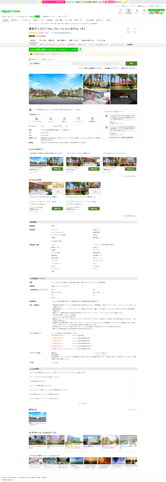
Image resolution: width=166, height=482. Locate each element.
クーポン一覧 (101, 40)
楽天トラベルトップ (34, 23)
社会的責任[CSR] (24, 477)
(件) (46, 32)
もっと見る (132, 409)
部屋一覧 (51, 40)
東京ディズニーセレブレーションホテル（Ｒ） (58, 28)
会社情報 (3, 477)
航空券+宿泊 (98, 68)
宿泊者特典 (71, 44)
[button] (45, 413)
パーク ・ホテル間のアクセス (99, 44)
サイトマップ (133, 6)
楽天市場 (151, 6)
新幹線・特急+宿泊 (129, 68)
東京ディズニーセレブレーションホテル (52, 44)
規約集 (38, 477)
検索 (131, 63)
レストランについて (117, 44)
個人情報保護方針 (13, 477)
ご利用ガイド (124, 6)
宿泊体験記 (33, 44)
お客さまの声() (88, 40)
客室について (82, 44)
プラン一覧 (42, 40)
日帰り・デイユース (48, 59)
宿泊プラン (34, 59)
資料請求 (44, 477)
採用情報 (32, 477)
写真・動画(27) (61, 40)
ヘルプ (117, 6)
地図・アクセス (74, 40)
